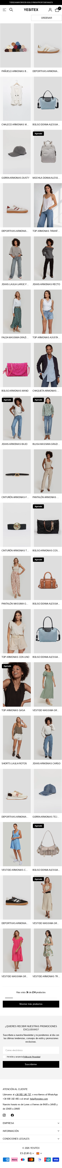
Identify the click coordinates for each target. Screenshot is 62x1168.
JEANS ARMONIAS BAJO (14, 444)
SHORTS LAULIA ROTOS (14, 763)
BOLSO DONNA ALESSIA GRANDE (46, 657)
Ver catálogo (5, 9)
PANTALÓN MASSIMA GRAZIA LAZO (15, 603)
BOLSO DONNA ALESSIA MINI (46, 603)
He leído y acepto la (23, 1057)
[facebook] (12, 1115)
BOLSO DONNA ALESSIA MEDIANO (46, 124)
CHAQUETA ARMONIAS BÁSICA (46, 391)
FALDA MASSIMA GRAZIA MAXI (15, 337)
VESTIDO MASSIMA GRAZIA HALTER (46, 923)
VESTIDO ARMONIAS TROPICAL (46, 976)
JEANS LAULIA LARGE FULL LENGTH (15, 284)
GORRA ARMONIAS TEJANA (46, 817)
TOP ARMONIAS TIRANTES (46, 231)
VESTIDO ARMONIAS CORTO (15, 870)
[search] (11, 10)
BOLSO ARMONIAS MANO (15, 391)
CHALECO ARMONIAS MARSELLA (15, 124)
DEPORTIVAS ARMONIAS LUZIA (15, 923)
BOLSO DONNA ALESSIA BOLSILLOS (46, 870)
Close (31, 1123)
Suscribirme (31, 1064)
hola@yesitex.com (39, 1099)
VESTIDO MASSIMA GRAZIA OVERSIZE (15, 976)
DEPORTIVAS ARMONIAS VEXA (15, 231)
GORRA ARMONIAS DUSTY (15, 178)
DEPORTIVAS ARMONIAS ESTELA (46, 71)
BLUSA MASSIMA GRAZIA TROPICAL (46, 444)
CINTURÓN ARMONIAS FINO (15, 497)
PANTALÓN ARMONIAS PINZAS (46, 497)
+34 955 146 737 (23, 1094)
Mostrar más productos (31, 1004)
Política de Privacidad (31, 1057)
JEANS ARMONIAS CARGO (46, 763)
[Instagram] (4, 1115)
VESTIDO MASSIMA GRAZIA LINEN (46, 710)
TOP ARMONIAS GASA (13, 710)
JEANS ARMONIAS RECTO (46, 284)
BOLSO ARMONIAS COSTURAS (46, 550)
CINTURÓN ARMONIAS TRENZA (15, 550)
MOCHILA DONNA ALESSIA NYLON (46, 178)
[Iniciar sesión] (50, 10)
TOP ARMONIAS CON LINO (15, 657)
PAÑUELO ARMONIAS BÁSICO (15, 71)
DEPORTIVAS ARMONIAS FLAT (15, 817)
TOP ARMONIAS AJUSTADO (46, 337)
